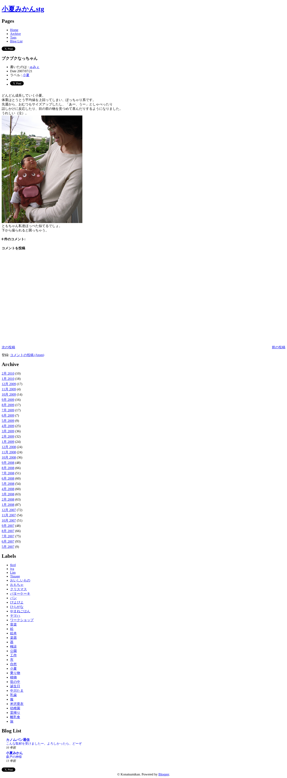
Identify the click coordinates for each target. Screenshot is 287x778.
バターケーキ (20, 593)
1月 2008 (8, 504)
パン (13, 598)
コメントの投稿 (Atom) (27, 355)
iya (12, 569)
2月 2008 (8, 499)
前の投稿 (278, 347)
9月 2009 (8, 399)
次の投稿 (8, 347)
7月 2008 (8, 473)
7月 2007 (8, 536)
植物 (13, 677)
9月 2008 (8, 462)
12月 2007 (9, 510)
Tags (13, 37)
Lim (13, 572)
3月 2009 (8, 431)
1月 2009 (8, 441)
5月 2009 (8, 420)
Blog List (16, 41)
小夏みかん (14, 753)
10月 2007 (9, 520)
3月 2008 (8, 494)
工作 (13, 655)
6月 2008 (8, 478)
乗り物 (15, 673)
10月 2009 (9, 394)
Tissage (15, 576)
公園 (13, 651)
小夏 (26, 75)
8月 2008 (8, 468)
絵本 (13, 633)
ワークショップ (22, 620)
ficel (13, 565)
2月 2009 (8, 436)
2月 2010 (8, 373)
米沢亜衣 (17, 704)
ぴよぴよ (17, 602)
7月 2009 (8, 410)
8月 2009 (8, 405)
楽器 (13, 637)
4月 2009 (8, 426)
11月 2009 (9, 389)
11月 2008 (9, 452)
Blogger (163, 774)
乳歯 (13, 695)
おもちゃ (17, 584)
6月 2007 (8, 541)
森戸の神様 (14, 756)
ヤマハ (15, 615)
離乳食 (15, 717)
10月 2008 (9, 457)
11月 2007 (9, 515)
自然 (13, 664)
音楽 (13, 624)
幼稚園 (15, 708)
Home (14, 30)
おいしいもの (20, 580)
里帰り (15, 712)
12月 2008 (9, 447)
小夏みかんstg (23, 9)
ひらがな (17, 607)
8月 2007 (8, 531)
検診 (13, 646)
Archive (15, 33)
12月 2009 (9, 384)
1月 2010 (8, 378)
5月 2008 (8, 483)
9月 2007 (8, 525)
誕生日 (15, 686)
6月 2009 (8, 415)
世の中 (15, 682)
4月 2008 (8, 489)
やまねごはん (20, 611)
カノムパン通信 (18, 739)
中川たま (17, 690)
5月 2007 (8, 546)
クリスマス (18, 589)
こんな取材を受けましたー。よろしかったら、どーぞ (44, 743)
